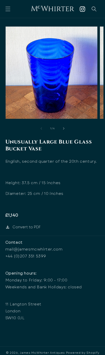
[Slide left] (41, 128)
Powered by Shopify (82, 353)
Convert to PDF (26, 227)
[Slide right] (63, 128)
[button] (8, 9)
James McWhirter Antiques (42, 353)
